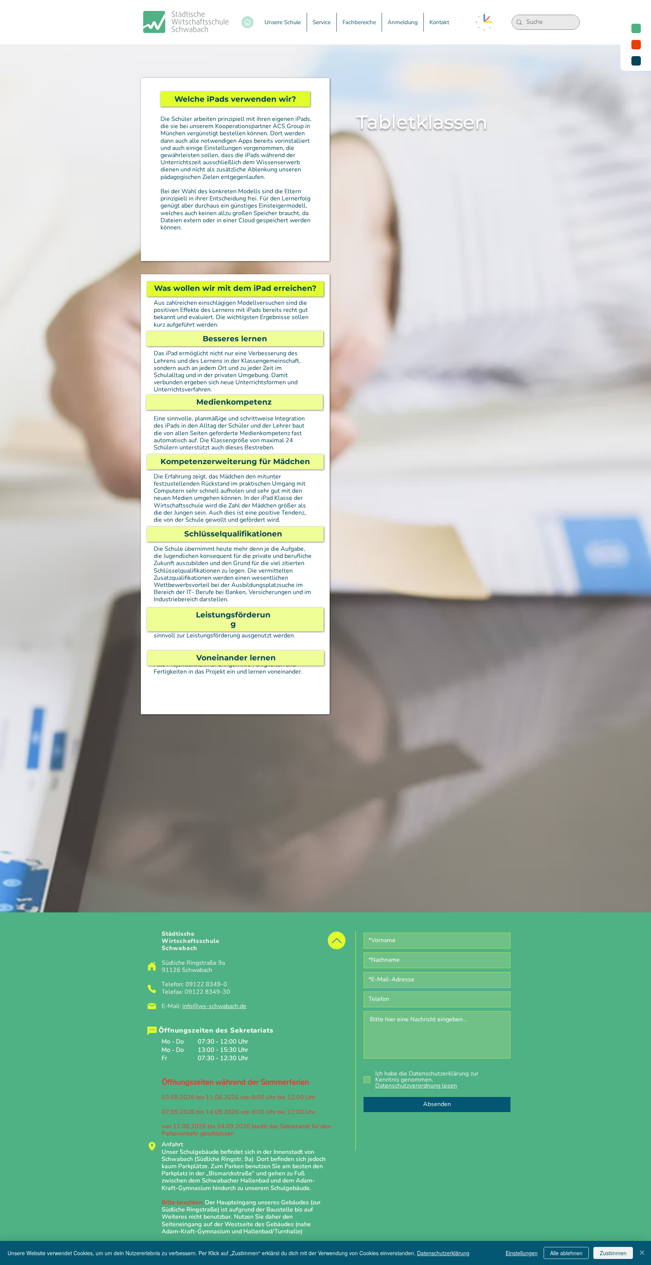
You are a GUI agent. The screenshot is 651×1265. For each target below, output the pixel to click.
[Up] (336, 940)
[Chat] (152, 1031)
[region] (635, 45)
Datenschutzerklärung (443, 1253)
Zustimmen (613, 1253)
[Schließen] (641, 1253)
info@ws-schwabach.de (214, 1006)
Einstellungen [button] (522, 1253)
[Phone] (152, 989)
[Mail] (152, 1006)
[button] (283, 22)
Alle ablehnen (566, 1253)
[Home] (247, 22)
